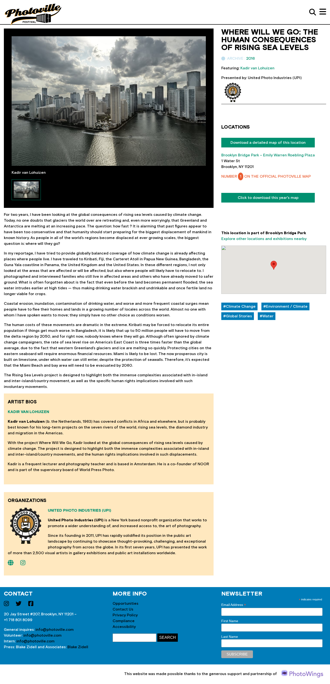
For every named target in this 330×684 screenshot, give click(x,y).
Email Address (233, 605)
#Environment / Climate (285, 306)
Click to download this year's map (268, 198)
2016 (250, 58)
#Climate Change (239, 306)
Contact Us (123, 609)
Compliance (124, 621)
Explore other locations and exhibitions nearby (264, 239)
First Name (229, 621)
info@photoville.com (55, 630)
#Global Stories (237, 316)
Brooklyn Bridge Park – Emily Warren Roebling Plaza (268, 155)
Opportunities (125, 603)
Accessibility (124, 627)
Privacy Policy (125, 615)
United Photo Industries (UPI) (79, 510)
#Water (266, 316)
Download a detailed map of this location (268, 143)
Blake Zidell (77, 647)
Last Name (229, 637)
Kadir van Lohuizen (28, 412)
